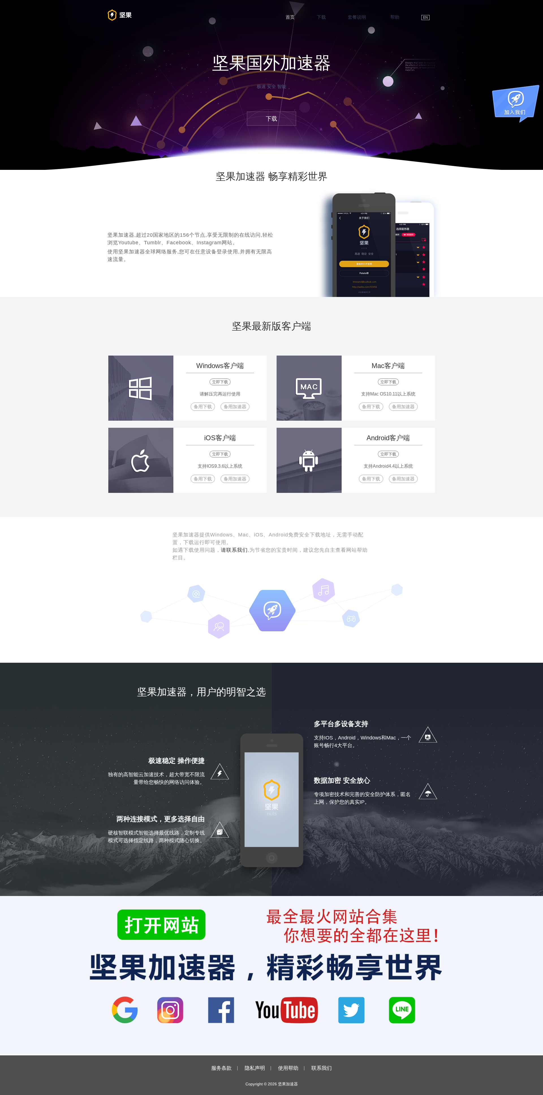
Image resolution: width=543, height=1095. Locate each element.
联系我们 (321, 1068)
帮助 (394, 17)
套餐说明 (357, 17)
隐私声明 (255, 1068)
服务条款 (221, 1068)
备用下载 (203, 406)
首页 (290, 17)
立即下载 (220, 382)
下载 (321, 17)
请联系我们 (234, 550)
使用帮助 (288, 1068)
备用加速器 (235, 406)
